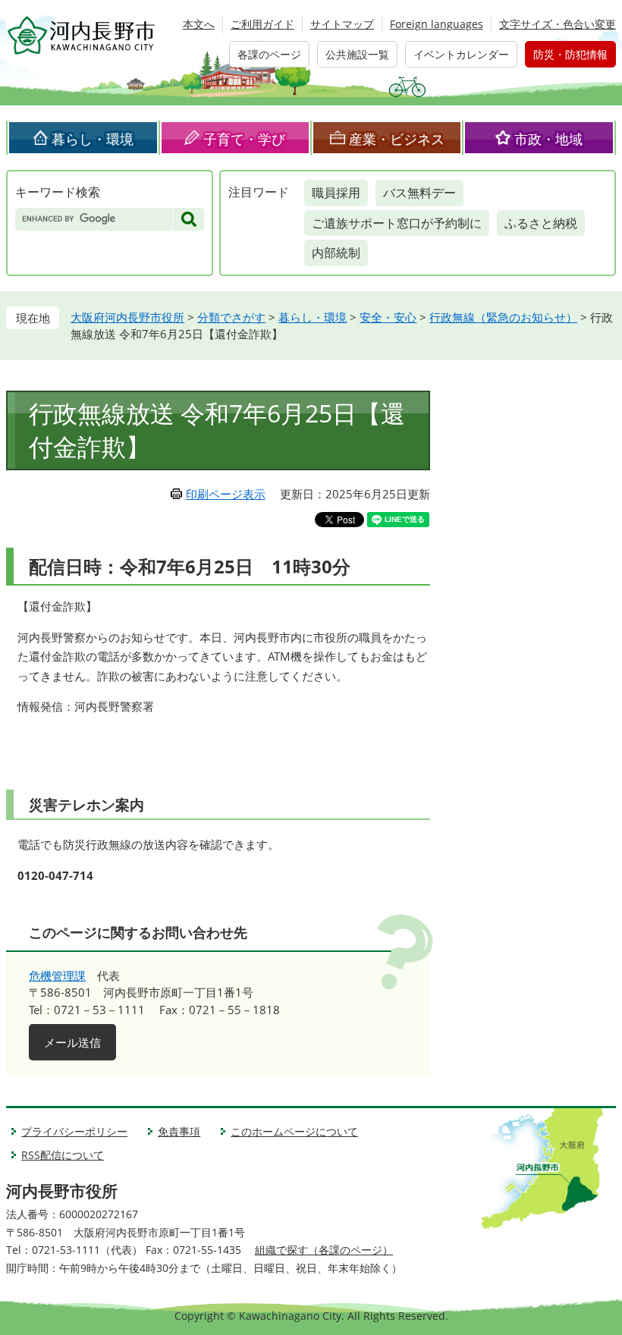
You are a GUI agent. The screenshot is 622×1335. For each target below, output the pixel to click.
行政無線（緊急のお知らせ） (503, 317)
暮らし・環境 (93, 139)
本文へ (199, 24)
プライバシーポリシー (74, 1131)
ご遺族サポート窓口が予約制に (397, 223)
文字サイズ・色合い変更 (557, 24)
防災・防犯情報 (570, 54)
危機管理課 (57, 975)
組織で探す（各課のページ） (324, 1249)
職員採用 (336, 192)
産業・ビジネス (397, 139)
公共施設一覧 (357, 54)
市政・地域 (548, 139)
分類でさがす (231, 317)
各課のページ (269, 54)
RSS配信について (62, 1155)
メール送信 (72, 1042)
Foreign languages (436, 24)
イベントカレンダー (461, 54)
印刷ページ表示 (225, 493)
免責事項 (179, 1131)
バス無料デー (419, 192)
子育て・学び (244, 139)
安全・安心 (388, 317)
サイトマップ (342, 24)
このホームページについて (294, 1131)
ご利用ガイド (262, 24)
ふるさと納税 (540, 223)
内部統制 (336, 252)
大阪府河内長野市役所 (127, 317)
